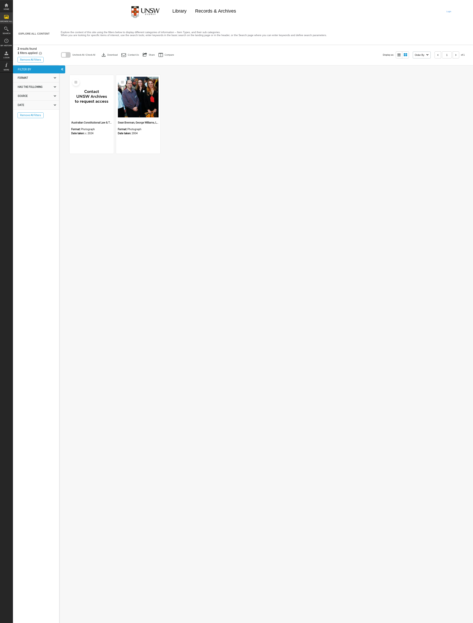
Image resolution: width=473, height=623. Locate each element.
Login (6, 58)
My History (6, 46)
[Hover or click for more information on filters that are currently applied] (40, 53)
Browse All (6, 21)
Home (6, 9)
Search (6, 33)
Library (179, 10)
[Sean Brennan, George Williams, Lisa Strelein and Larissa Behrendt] (138, 97)
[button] (130, 55)
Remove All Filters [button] (30, 59)
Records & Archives (215, 10)
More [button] (6, 70)
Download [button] (109, 55)
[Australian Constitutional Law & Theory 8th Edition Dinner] (91, 97)
